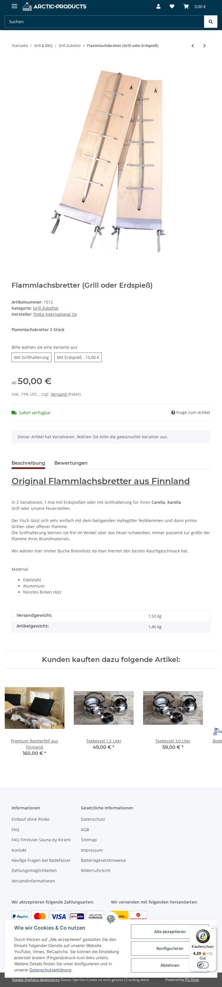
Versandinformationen (33, 881)
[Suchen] (210, 21)
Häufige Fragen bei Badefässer (41, 860)
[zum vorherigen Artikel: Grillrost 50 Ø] (193, 45)
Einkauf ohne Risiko (30, 819)
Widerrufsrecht (95, 870)
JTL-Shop (192, 979)
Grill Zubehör (46, 308)
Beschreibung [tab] (28, 463)
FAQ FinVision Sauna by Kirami (41, 839)
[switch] (203, 965)
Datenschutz (93, 819)
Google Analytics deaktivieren (36, 979)
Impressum (92, 850)
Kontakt (19, 850)
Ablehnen (170, 965)
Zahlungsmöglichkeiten (34, 870)
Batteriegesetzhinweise (103, 860)
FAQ (15, 829)
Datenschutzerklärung (50, 969)
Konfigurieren (170, 948)
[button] (158, 6)
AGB (85, 829)
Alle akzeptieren (170, 931)
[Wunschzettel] (172, 6)
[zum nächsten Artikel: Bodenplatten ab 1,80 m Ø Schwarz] (204, 45)
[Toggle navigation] (14, 3)
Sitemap (89, 839)
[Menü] (212, 929)
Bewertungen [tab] (71, 463)
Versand (59, 394)
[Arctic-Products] (55, 6)
